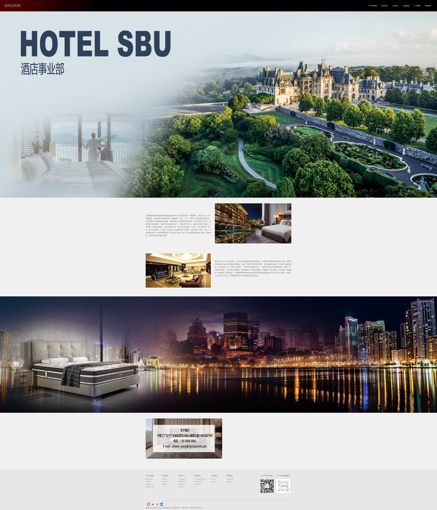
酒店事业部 (197, 484)
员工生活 (213, 479)
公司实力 (395, 6)
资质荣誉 (180, 487)
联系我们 (428, 6)
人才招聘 (417, 6)
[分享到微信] (148, 504)
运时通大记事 (150, 487)
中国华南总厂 (182, 479)
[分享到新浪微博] (152, 504)
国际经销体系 (198, 481)
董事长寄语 (149, 479)
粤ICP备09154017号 (196, 508)
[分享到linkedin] (161, 504)
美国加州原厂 (182, 481)
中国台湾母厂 (182, 484)
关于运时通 (373, 6)
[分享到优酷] (157, 504)
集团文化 (148, 484)
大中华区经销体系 (199, 479)
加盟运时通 (230, 479)
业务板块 (406, 6)
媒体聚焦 (164, 481)
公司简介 (148, 481)
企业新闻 (164, 479)
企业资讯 (384, 6)
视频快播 (164, 484)
